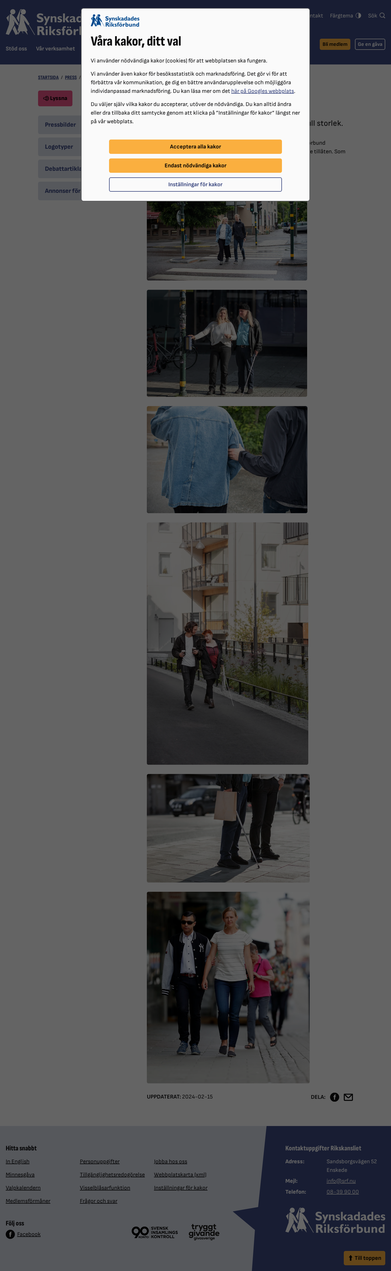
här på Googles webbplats (262, 91)
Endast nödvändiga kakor (195, 165)
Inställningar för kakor (195, 184)
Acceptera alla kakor (195, 146)
